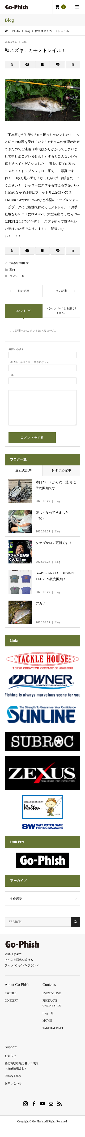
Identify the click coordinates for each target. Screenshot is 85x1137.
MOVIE (47, 1020)
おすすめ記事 (61, 470)
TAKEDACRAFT (52, 1028)
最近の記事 (23, 470)
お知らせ (10, 1056)
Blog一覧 (48, 1013)
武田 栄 (24, 263)
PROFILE (10, 993)
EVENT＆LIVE (51, 993)
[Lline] (58, 64)
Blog (24, 41)
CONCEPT (11, 1000)
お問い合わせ (13, 1083)
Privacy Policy (13, 1076)
